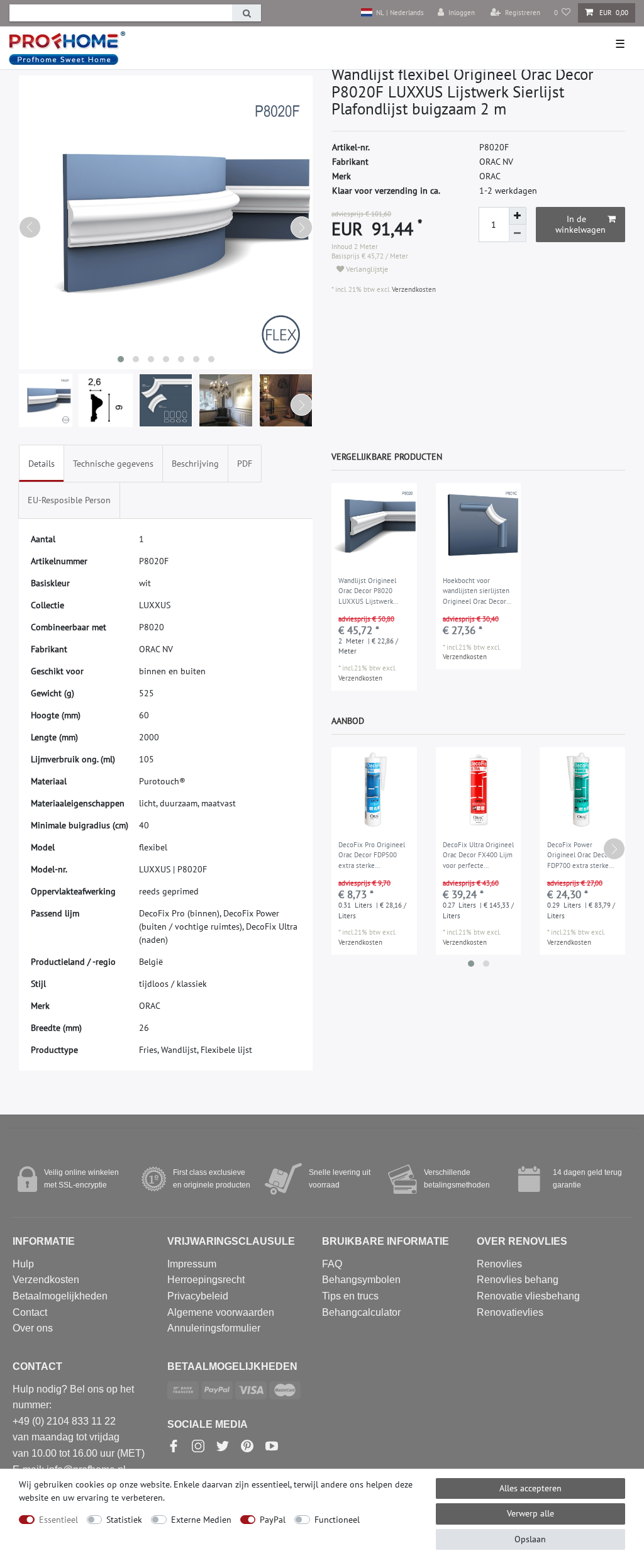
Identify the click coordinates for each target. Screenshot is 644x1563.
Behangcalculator (361, 1312)
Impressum (191, 1264)
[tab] (41, 463)
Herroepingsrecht (206, 1279)
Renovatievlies (510, 1312)
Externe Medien (201, 1519)
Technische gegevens (113, 463)
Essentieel (58, 1519)
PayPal (273, 1519)
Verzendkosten (413, 289)
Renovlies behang (517, 1279)
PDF (244, 463)
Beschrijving (195, 463)
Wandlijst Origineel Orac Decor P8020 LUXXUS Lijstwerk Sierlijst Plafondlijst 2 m (370, 592)
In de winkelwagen (580, 224)
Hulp (23, 1264)
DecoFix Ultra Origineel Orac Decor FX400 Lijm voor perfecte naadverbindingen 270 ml (478, 856)
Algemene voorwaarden (220, 1312)
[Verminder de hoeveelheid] (517, 233)
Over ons (33, 1328)
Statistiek (124, 1519)
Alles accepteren (530, 1488)
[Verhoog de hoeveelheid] (517, 216)
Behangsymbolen (361, 1279)
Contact (30, 1312)
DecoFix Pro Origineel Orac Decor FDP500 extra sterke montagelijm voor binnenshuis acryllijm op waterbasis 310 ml (371, 856)
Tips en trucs (350, 1296)
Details (41, 463)
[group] (374, 526)
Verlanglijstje (366, 269)
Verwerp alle (530, 1513)
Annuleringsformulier (213, 1328)
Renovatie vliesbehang (528, 1296)
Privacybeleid (197, 1296)
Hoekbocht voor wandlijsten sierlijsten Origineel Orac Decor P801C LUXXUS (476, 592)
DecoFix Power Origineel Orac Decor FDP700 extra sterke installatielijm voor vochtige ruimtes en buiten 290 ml (579, 856)
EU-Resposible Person (69, 500)
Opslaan (530, 1539)
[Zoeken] (246, 12)
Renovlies (499, 1264)
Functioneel (337, 1519)
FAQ (332, 1264)
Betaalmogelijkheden (60, 1296)
